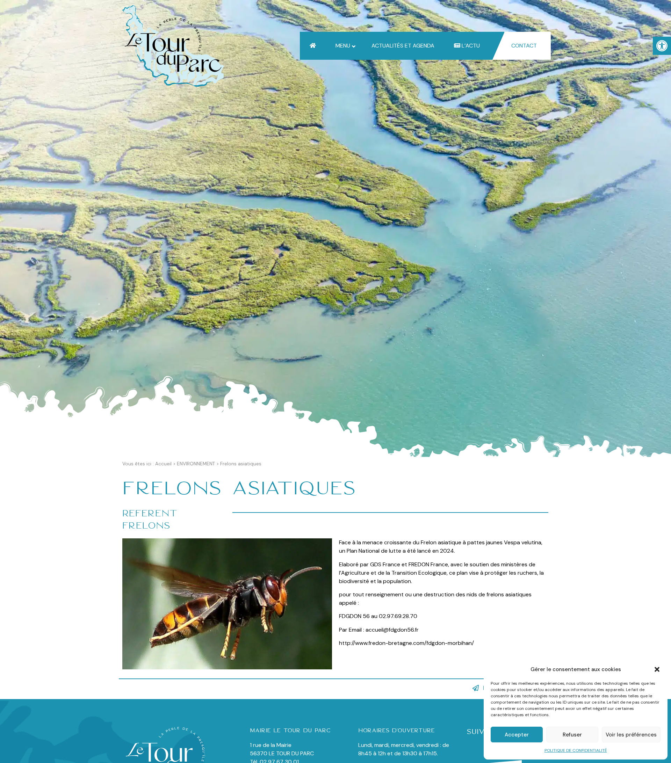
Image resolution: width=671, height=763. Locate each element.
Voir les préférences (631, 734)
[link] (662, 46)
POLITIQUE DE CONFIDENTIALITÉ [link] (575, 750)
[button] (657, 669)
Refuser (572, 734)
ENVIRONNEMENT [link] (196, 464)
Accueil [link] (163, 464)
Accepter (517, 734)
